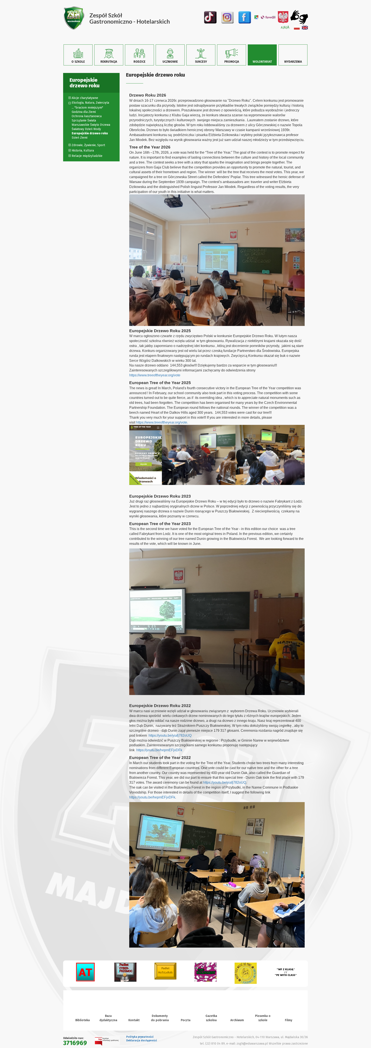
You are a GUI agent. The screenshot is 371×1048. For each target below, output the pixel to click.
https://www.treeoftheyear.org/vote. (162, 422)
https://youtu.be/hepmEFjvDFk (159, 750)
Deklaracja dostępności (141, 1040)
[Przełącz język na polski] (297, 27)
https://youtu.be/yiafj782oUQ (170, 735)
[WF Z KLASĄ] (246, 974)
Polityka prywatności (140, 1036)
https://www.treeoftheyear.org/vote (154, 375)
